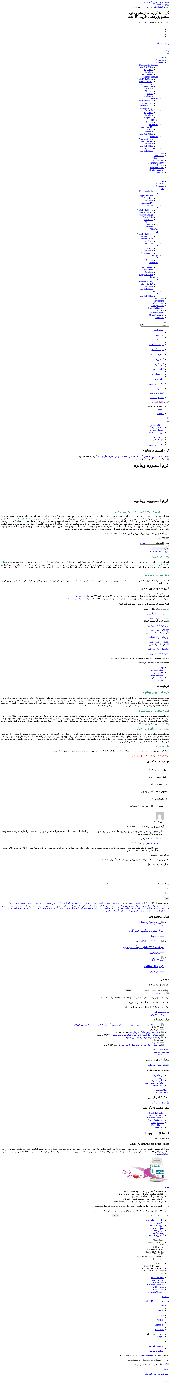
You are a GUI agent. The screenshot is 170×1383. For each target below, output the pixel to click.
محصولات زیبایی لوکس (125, 456)
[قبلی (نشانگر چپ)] (168, 1381)
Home (161, 58)
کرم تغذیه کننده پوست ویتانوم (20, 906)
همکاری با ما (158, 388)
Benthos (149, 122)
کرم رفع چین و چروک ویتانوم (132, 908)
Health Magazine (156, 170)
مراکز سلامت (158, 1230)
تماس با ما (159, 379)
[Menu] (168, 177)
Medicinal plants (157, 167)
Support (160, 409)
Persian (145, 22)
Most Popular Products (148, 65)
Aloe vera (149, 91)
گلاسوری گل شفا (156, 1235)
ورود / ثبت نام (163, 43)
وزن (167, 543)
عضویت (160, 2)
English (138, 22)
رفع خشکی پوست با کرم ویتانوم (95, 906)
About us (160, 60)
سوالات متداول (157, 677)
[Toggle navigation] (168, 53)
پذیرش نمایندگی (157, 437)
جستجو (128, 990)
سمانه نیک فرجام (150, 843)
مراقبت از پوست (105, 456)
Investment (159, 155)
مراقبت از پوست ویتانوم (145, 911)
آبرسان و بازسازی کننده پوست (106, 903)
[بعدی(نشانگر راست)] (165, 1381)
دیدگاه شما (163, 884)
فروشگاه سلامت (149, 2)
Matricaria (148, 96)
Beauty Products (151, 77)
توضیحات (160, 667)
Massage (154, 120)
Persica (150, 93)
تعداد (167, 546)
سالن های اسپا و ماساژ (153, 1083)
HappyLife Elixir (146, 67)
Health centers (158, 1287)
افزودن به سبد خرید (160, 549)
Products (160, 62)
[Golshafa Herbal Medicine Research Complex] (161, 5)
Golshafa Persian (156, 1115)
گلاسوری (160, 359)
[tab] (82, 667)
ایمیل (166, 893)
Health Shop (158, 1282)
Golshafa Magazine (155, 1118)
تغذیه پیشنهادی (157, 672)
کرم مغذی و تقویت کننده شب (45, 908)
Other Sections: (157, 1277)
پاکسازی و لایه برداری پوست (58, 903)
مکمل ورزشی (157, 1085)
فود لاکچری (159, 1075)
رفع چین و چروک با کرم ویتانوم (124, 906)
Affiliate (160, 1320)
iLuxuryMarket (157, 160)
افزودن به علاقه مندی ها (158, 551)
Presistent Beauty (146, 81)
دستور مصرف (157, 670)
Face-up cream (147, 103)
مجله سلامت (158, 374)
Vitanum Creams (146, 84)
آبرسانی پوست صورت (82, 903)
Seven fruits (148, 86)
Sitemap (160, 1315)
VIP (167, 418)
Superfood (148, 69)
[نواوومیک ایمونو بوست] (158, 993)
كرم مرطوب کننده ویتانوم (69, 906)
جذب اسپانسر (158, 440)
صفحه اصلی (163, 456)
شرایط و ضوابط (157, 1351)
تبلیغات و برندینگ (156, 393)
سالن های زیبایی (156, 384)
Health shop (159, 153)
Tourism (160, 165)
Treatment (154, 136)
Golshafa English (156, 1113)
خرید (151, 618)
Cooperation (158, 158)
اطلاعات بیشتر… (161, 1154)
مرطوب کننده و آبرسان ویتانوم (119, 911)
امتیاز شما (164, 864)
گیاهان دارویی (158, 369)
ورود (167, 2)
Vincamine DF (147, 74)
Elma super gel (147, 117)
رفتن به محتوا (163, 51)
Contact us (159, 172)
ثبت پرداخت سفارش (160, 1014)
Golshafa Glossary (156, 163)
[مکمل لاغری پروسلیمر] (158, 1065)
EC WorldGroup (157, 425)
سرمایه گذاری (157, 349)
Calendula (148, 89)
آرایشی (160, 1078)
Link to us (159, 1329)
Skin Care (154, 98)
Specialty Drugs (151, 148)
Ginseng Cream (146, 108)
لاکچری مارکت (157, 354)
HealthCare (153, 124)
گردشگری (159, 364)
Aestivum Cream (146, 105)
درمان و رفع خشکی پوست (150, 906)
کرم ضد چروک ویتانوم (93, 908)
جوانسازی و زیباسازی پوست (32, 903)
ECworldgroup (157, 1125)
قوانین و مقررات (156, 1346)
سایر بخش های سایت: (154, 1220)
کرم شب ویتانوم (111, 908)
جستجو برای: (163, 990)
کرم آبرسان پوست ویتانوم (45, 906)
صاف (142, 543)
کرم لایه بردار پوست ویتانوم (71, 908)
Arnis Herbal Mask (145, 79)
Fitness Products (151, 110)
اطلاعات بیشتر (157, 675)
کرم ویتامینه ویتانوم (22, 908)
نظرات (161, 680)
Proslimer (149, 72)
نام (167, 888)
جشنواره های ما (157, 397)
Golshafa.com (148, 1355)
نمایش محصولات (161, 1012)
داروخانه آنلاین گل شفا (146, 456)
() (168, 507)
